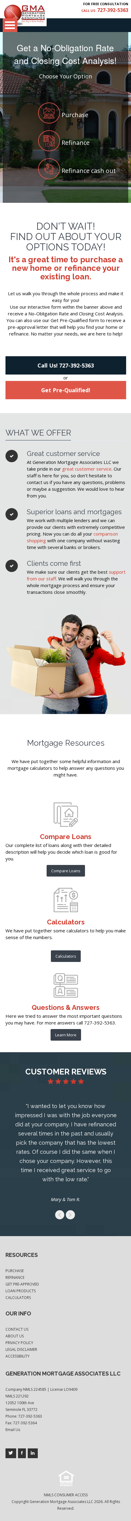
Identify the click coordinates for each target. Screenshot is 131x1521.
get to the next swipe (70, 1214)
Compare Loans (65, 870)
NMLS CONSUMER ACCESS (66, 1495)
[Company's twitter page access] (10, 1453)
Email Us (12, 1429)
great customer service (87, 469)
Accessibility (17, 1356)
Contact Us (16, 1329)
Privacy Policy (19, 1342)
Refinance (14, 1277)
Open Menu (10, 25)
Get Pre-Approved (22, 1284)
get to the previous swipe (59, 1214)
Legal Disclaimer (21, 1349)
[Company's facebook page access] (22, 1453)
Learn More (65, 1035)
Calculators (65, 956)
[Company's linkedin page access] (33, 1453)
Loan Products (20, 1290)
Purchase (14, 1270)
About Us (14, 1336)
